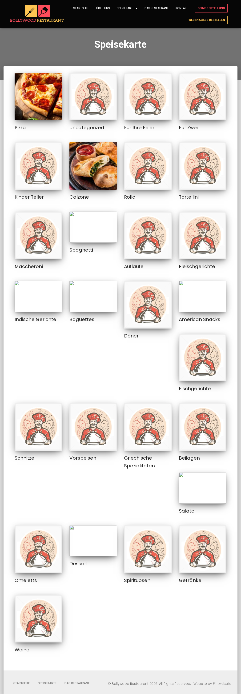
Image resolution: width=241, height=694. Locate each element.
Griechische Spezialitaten (139, 462)
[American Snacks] (203, 296)
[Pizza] (38, 96)
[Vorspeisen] (93, 427)
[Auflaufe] (148, 235)
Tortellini (189, 197)
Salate (186, 511)
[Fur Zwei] (203, 96)
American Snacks (199, 319)
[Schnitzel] (38, 427)
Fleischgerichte (197, 266)
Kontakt (182, 8)
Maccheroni (29, 266)
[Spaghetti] (93, 227)
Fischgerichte (195, 388)
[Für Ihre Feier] (148, 96)
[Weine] (38, 618)
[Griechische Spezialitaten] (148, 427)
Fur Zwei (188, 127)
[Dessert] (93, 540)
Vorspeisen (82, 458)
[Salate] (203, 488)
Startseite (81, 8)
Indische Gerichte (35, 319)
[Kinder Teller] (38, 166)
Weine (22, 649)
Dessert (78, 563)
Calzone (79, 197)
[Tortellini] (203, 166)
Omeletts (26, 580)
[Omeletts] (38, 549)
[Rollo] (148, 166)
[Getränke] (203, 549)
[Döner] (148, 305)
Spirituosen (137, 580)
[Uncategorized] (93, 96)
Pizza (20, 127)
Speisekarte (126, 8)
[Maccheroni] (38, 235)
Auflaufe (134, 266)
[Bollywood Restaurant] (37, 14)
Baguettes (81, 319)
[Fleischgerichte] (203, 235)
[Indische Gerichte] (38, 296)
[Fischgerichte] (203, 357)
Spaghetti (81, 250)
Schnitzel (25, 458)
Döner (131, 336)
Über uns (103, 8)
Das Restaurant (157, 8)
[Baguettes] (93, 296)
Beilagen (189, 458)
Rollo (129, 197)
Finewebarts (222, 684)
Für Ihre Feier (139, 127)
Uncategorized (86, 127)
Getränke (190, 580)
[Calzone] (93, 166)
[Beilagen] (203, 427)
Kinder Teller (29, 197)
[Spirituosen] (148, 549)
